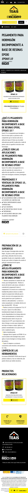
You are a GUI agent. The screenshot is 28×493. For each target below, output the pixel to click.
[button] (26, 22)
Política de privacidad (21, 462)
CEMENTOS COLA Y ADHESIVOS (13, 70)
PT (21, 2)
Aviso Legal (13, 462)
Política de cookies (6, 462)
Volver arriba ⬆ (22, 490)
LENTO (22, 106)
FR (23, 2)
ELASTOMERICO (14, 108)
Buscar (21, 22)
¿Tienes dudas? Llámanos (7, 422)
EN (20, 2)
